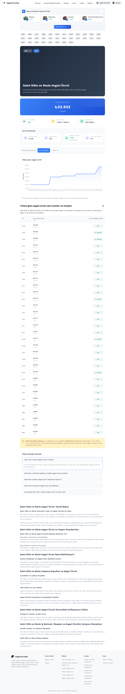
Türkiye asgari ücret (68, 675)
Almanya (37, 3)
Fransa (74, 3)
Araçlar (47, 663)
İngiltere (90, 3)
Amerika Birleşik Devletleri (52, 3)
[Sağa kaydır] (101, 11)
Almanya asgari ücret (68, 659)
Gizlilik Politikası (107, 659)
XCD (56, 150)
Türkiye (81, 3)
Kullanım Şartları (108, 663)
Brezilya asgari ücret (68, 668)
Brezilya (66, 3)
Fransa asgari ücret (67, 671)
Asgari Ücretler (49, 659)
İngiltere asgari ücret (68, 678)
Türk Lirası (44, 150)
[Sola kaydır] (97, 11)
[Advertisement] (62, 68)
